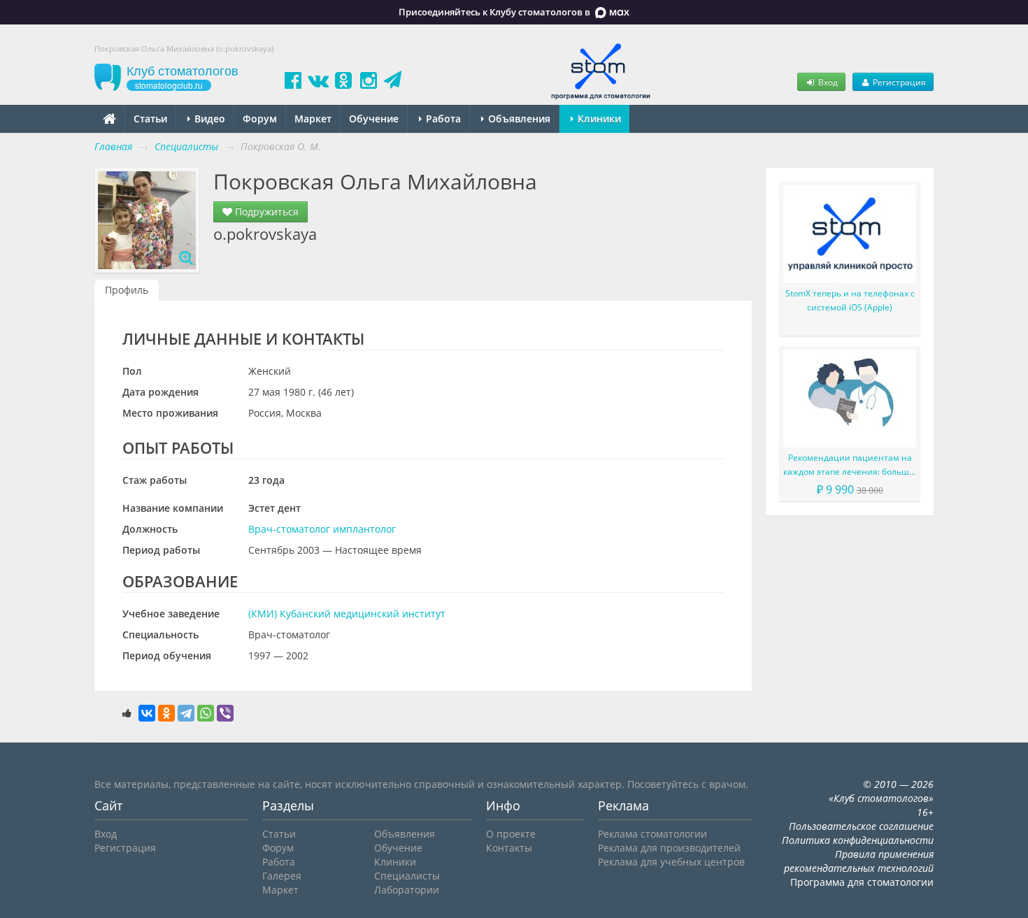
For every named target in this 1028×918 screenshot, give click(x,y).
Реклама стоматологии (652, 833)
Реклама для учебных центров (671, 861)
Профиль (126, 289)
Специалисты (407, 875)
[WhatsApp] (205, 713)
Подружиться (265, 211)
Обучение (374, 118)
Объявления (517, 118)
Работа (442, 118)
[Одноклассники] (166, 713)
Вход (827, 81)
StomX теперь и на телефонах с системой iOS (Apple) (850, 300)
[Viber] (225, 713)
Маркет (312, 118)
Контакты (509, 847)
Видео (208, 118)
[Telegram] (186, 713)
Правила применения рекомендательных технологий (859, 861)
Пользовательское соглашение (861, 826)
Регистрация (898, 81)
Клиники (598, 118)
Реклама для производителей (669, 847)
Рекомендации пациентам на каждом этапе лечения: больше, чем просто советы (849, 465)
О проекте (511, 833)
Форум (260, 118)
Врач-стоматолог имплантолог (322, 529)
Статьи (150, 118)
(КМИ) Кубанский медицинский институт (346, 613)
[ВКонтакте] (146, 713)
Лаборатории (406, 889)
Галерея (281, 875)
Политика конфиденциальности (858, 840)
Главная (113, 146)
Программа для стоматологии (862, 882)
